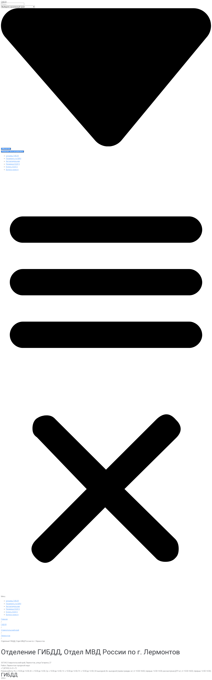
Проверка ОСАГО (13, 164)
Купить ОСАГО (12, 167)
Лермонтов (5, 636)
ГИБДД (4, 2)
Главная (4, 619)
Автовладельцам (13, 161)
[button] (106, 385)
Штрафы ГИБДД (12, 156)
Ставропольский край (10, 630)
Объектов (6, 149)
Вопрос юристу (12, 170)
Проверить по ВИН (13, 159)
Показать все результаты (12, 151)
